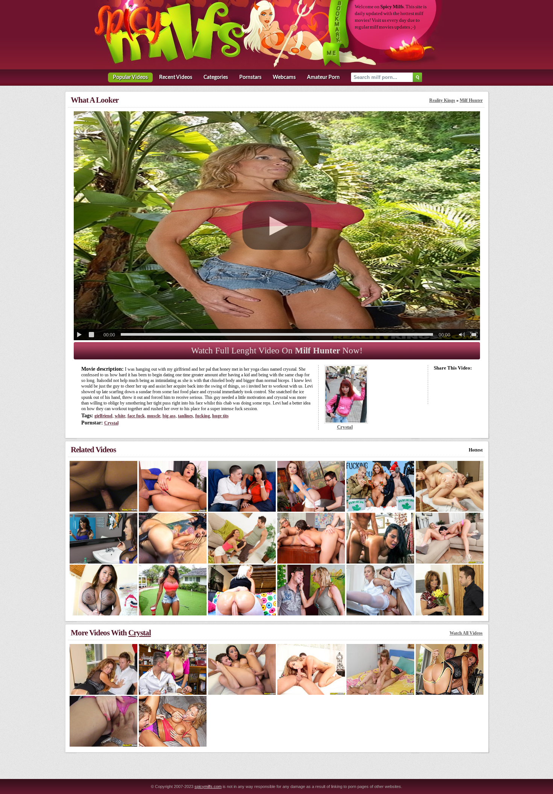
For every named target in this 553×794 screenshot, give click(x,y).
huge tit (220, 415)
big (169, 415)
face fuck (136, 415)
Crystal (111, 423)
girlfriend (103, 415)
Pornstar (250, 77)
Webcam (284, 77)
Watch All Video (466, 633)
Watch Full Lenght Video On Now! (277, 350)
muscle (153, 415)
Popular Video (130, 77)
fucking (202, 415)
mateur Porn (323, 77)
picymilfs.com (208, 786)
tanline (185, 415)
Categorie (216, 77)
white (120, 415)
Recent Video (175, 77)
